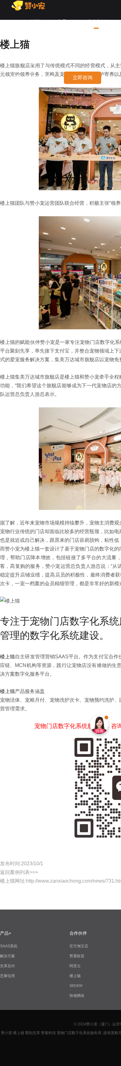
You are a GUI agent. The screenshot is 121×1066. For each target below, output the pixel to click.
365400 (76, 986)
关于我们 (40, 41)
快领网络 (76, 996)
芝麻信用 (7, 976)
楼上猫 (7, 656)
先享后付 (7, 966)
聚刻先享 (32, 1033)
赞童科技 (48, 1033)
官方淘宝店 (78, 946)
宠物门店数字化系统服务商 (79, 1033)
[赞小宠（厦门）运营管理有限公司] (30, 9)
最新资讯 (40, 61)
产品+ (63, 21)
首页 (35, 21)
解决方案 (7, 956)
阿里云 (75, 966)
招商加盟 (96, 41)
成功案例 (96, 21)
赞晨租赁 (76, 956)
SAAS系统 (8, 946)
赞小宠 (6, 1033)
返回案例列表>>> (19, 872)
